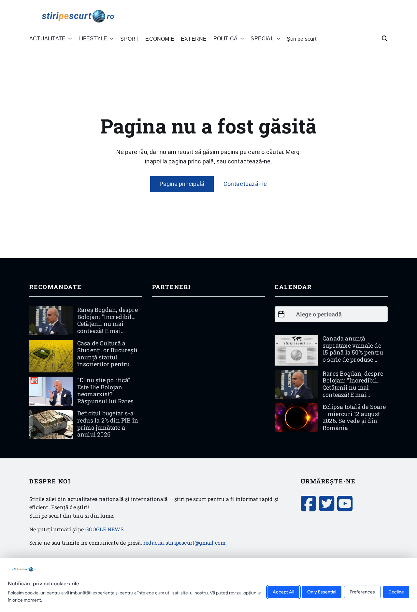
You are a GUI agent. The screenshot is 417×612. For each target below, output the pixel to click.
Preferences (362, 592)
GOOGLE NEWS (104, 529)
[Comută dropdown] (70, 39)
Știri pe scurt (301, 39)
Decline (396, 592)
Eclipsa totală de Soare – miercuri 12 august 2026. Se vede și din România (354, 417)
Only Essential (321, 592)
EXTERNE (194, 39)
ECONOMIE (159, 39)
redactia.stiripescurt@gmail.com (184, 542)
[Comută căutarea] (385, 39)
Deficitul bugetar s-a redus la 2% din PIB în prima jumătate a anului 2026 (107, 423)
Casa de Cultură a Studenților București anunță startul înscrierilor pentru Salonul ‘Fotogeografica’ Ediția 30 (108, 364)
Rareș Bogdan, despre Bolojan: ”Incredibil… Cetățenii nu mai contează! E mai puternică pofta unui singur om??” (107, 327)
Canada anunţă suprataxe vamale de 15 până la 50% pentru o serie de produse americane (353, 352)
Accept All (283, 592)
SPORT (129, 39)
